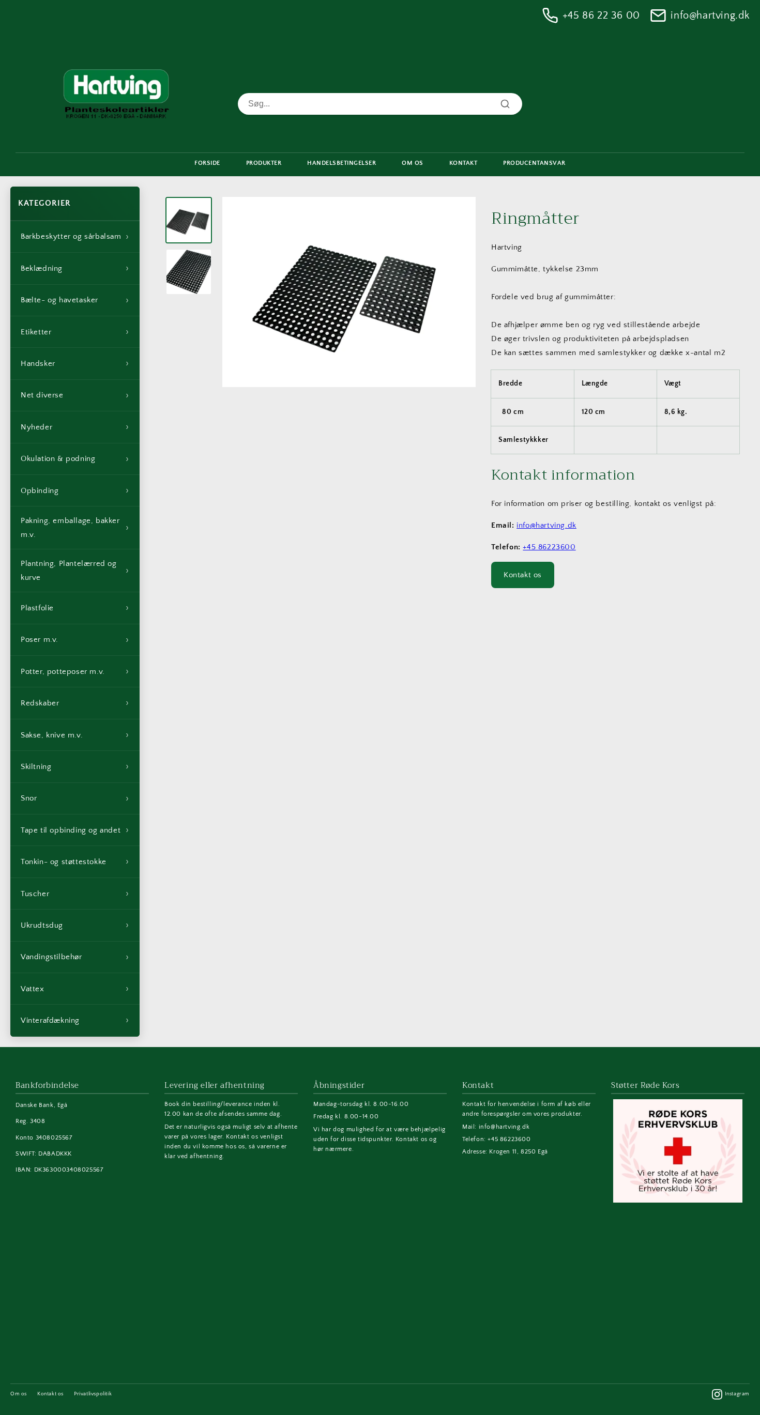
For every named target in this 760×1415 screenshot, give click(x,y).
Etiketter (75, 332)
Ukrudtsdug (75, 925)
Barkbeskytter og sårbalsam (75, 237)
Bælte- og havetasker (75, 300)
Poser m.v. (75, 640)
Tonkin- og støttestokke (75, 861)
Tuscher (75, 893)
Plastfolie (75, 608)
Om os (18, 1394)
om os (412, 163)
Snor (75, 798)
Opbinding (75, 490)
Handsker (75, 363)
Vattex (75, 988)
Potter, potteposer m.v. (75, 671)
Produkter (264, 163)
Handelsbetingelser (341, 163)
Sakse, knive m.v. (75, 735)
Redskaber (75, 703)
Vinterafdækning (75, 1020)
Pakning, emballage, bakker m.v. (75, 527)
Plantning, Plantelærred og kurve (75, 570)
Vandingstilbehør (75, 957)
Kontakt (463, 163)
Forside (207, 163)
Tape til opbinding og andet (75, 830)
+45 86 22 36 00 (601, 15)
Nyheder (75, 427)
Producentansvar (534, 163)
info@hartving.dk (710, 15)
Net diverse (75, 395)
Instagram (737, 1394)
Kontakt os (523, 575)
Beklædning (75, 268)
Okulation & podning (75, 459)
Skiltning (75, 766)
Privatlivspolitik (93, 1394)
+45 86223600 (549, 547)
